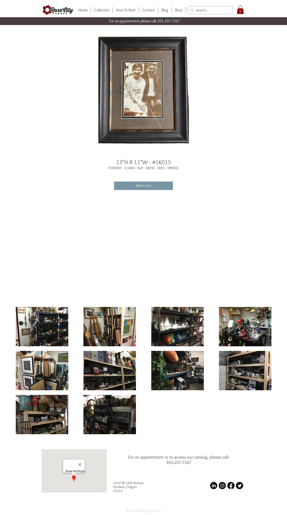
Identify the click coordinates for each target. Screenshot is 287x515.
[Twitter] (239, 485)
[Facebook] (230, 485)
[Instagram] (222, 485)
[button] (240, 9)
